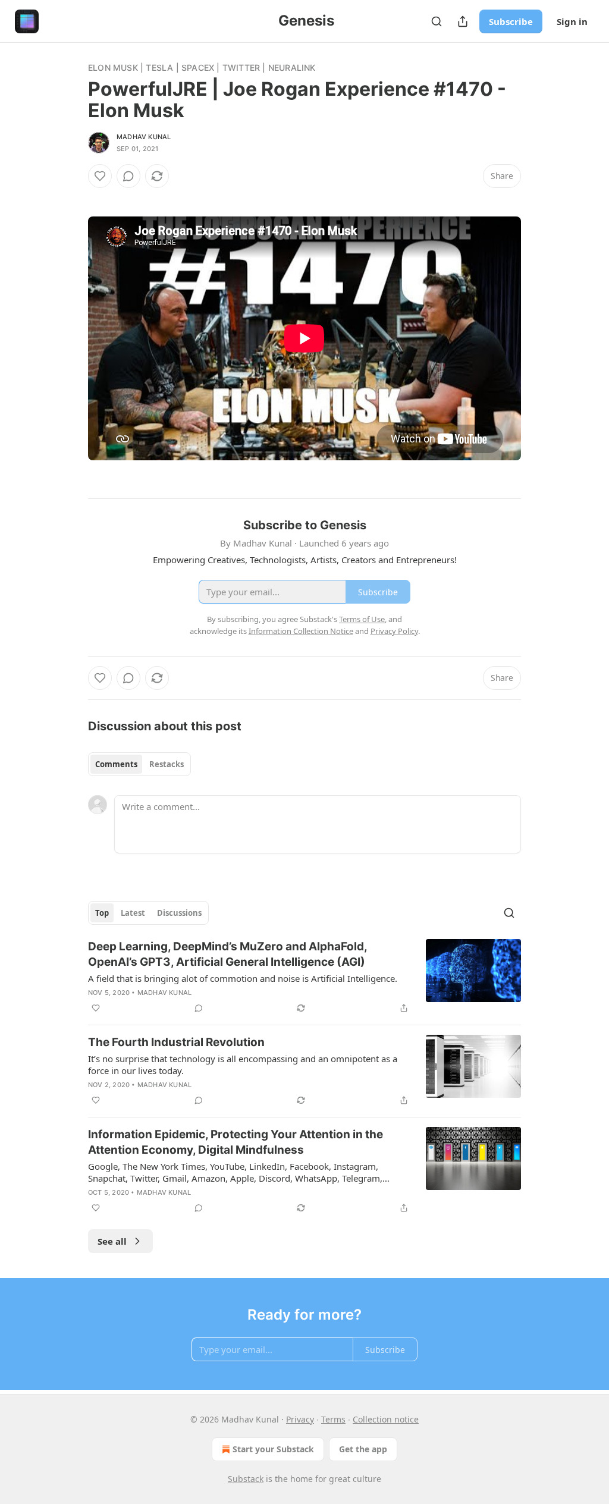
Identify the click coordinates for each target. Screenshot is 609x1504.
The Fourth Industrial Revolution (176, 1042)
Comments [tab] (116, 764)
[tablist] (139, 764)
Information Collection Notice (301, 631)
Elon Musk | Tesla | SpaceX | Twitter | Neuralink (202, 67)
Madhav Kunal (144, 137)
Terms (333, 1419)
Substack (245, 1478)
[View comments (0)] (128, 176)
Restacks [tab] (166, 764)
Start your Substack (273, 1449)
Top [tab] (102, 913)
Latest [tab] (133, 913)
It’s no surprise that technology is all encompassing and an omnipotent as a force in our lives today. (242, 1064)
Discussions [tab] (179, 913)
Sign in (572, 21)
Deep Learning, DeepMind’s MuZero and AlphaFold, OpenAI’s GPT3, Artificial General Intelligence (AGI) (227, 954)
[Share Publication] (463, 21)
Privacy (300, 1419)
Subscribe (511, 21)
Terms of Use (362, 619)
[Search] (436, 21)
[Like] (100, 176)
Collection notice (386, 1419)
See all (112, 1241)
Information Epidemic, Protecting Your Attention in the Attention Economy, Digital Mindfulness (235, 1142)
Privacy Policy (394, 631)
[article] (304, 977)
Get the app (363, 1449)
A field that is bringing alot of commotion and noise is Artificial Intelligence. (242, 978)
